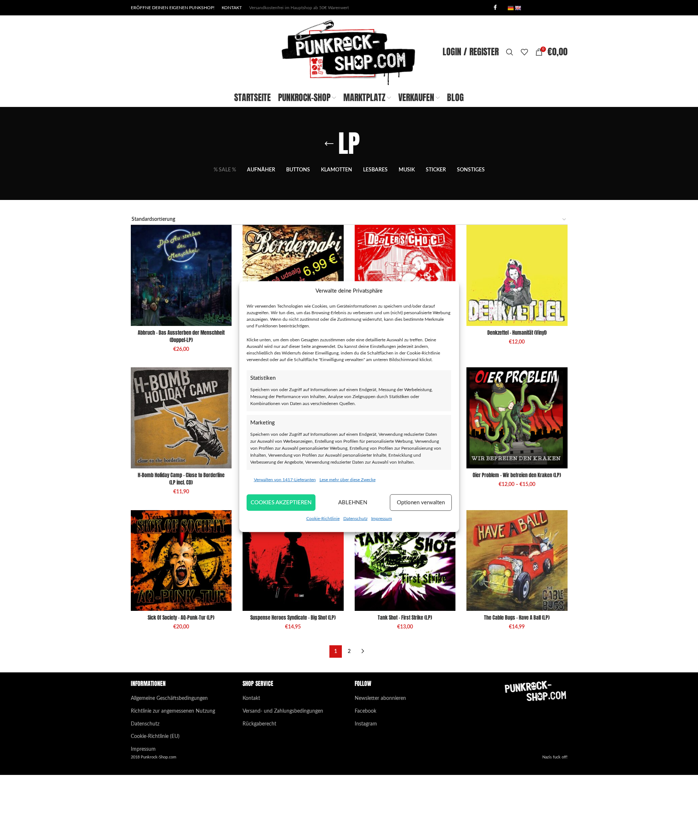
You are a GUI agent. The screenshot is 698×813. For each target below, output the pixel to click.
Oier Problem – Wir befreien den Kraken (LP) (517, 475)
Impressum (381, 518)
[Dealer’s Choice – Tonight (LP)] (405, 275)
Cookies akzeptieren (281, 502)
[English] (517, 8)
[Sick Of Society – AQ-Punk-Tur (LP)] (181, 560)
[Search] (509, 52)
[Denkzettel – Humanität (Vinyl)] (517, 275)
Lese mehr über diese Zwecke (348, 480)
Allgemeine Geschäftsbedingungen (169, 698)
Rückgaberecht (259, 724)
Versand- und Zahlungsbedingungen (283, 711)
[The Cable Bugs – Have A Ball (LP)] (517, 560)
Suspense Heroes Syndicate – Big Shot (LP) (293, 617)
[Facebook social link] (495, 8)
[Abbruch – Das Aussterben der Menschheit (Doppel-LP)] (181, 275)
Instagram (366, 724)
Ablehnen (352, 502)
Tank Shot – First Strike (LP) (405, 617)
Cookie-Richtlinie (323, 518)
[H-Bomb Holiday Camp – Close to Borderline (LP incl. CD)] (181, 417)
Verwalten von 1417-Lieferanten (285, 480)
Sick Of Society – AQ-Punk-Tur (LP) (181, 617)
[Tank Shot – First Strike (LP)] (405, 560)
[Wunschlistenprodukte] (524, 52)
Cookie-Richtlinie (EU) (155, 736)
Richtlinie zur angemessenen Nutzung (173, 711)
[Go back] (329, 144)
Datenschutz (355, 518)
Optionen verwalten (421, 502)
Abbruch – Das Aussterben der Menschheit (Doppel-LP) (181, 336)
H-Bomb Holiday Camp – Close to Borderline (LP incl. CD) (181, 478)
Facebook (365, 711)
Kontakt (251, 698)
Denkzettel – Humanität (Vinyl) (517, 333)
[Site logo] (349, 52)
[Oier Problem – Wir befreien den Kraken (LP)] (517, 417)
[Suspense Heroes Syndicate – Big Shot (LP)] (293, 560)
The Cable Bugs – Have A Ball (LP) (517, 617)
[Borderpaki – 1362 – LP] (293, 275)
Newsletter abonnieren (380, 698)
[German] (510, 8)
